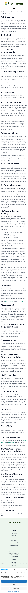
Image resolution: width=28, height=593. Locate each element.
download (9, 513)
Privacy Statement (9, 301)
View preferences (14, 588)
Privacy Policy (16, 591)
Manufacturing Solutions (14, 554)
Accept (14, 581)
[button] (26, 569)
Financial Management (14, 551)
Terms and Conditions (14, 545)
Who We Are (14, 533)
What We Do (14, 535)
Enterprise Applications (14, 553)
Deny (14, 584)
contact (14, 507)
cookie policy (11, 442)
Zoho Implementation (14, 556)
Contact (14, 538)
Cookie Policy (10, 591)
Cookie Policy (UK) (14, 542)
